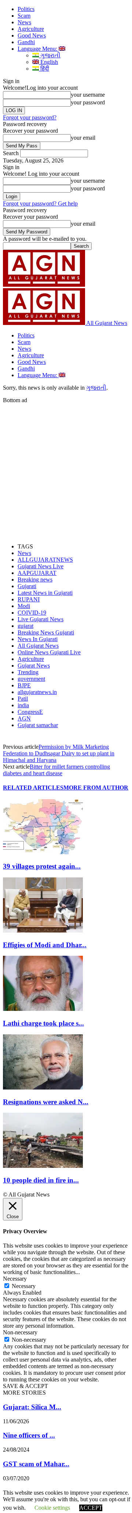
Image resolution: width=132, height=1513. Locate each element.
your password (88, 102)
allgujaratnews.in (37, 692)
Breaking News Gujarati (46, 632)
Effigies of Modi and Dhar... (45, 945)
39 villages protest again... (42, 866)
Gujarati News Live (40, 566)
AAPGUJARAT (37, 573)
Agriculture (31, 29)
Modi (24, 606)
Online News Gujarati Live (49, 652)
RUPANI (29, 599)
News (24, 22)
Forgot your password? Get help (40, 203)
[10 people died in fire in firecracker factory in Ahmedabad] (43, 1166)
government (31, 679)
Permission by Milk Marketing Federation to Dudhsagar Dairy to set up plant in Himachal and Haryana (58, 753)
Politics (26, 9)
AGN (24, 718)
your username (88, 95)
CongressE (30, 712)
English (48, 62)
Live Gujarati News (40, 619)
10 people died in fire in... (41, 1180)
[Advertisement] (66, 470)
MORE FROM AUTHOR (95, 787)
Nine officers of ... (29, 1435)
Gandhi (26, 42)
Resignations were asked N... (45, 1102)
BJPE (24, 685)
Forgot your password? (29, 117)
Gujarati (27, 586)
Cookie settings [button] (52, 1508)
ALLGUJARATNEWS (45, 560)
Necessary (24, 1286)
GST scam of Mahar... (36, 1464)
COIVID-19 (32, 612)
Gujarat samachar (38, 725)
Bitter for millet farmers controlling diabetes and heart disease (56, 769)
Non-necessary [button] (20, 1332)
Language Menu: (38, 49)
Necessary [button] (15, 1279)
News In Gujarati (38, 639)
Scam (24, 15)
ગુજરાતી (49, 55)
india (23, 705)
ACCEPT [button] (90, 1508)
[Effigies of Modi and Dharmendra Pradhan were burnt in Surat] (43, 930)
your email (83, 138)
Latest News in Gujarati (45, 593)
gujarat (25, 626)
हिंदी (44, 68)
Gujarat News (34, 665)
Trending (28, 672)
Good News (32, 35)
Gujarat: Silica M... (32, 1407)
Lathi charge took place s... (43, 1023)
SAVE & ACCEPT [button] (25, 1386)
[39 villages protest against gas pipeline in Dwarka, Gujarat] (43, 852)
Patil (23, 698)
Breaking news (35, 579)
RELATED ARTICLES (33, 787)
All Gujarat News (38, 646)
